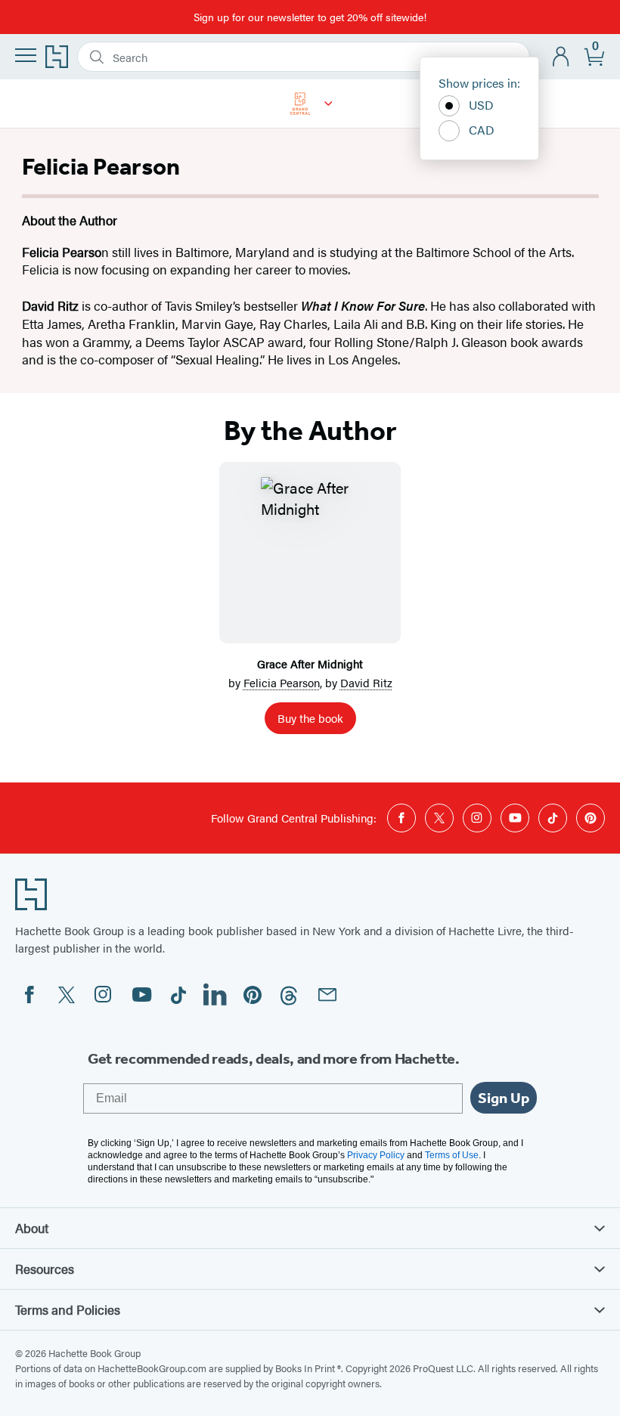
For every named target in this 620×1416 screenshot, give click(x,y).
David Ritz (366, 682)
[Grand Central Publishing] (328, 103)
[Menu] (25, 55)
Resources (44, 1269)
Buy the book (310, 718)
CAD (481, 129)
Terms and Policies (67, 1309)
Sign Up (503, 1098)
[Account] (561, 57)
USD (481, 104)
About (31, 1228)
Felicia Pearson (281, 682)
